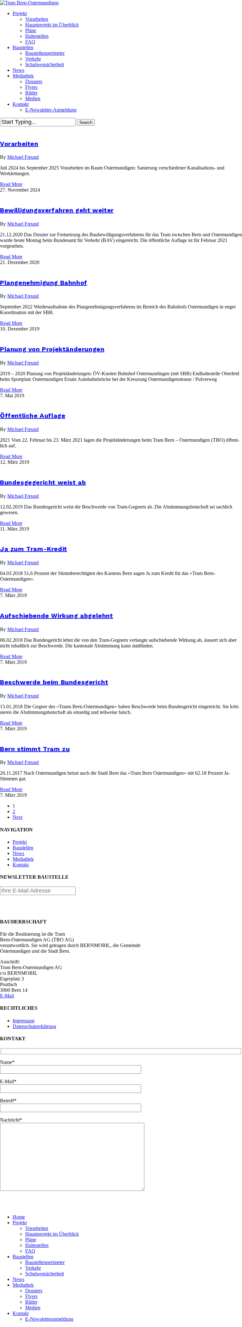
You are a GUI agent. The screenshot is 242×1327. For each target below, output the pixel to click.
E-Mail (7, 995)
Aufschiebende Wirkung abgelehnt (56, 615)
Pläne (30, 1239)
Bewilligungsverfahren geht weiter (57, 210)
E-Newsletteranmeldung (49, 1319)
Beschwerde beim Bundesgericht (54, 682)
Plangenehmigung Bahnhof (43, 282)
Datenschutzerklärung (34, 1026)
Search (85, 122)
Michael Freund (23, 157)
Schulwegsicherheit (44, 1273)
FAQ (30, 1251)
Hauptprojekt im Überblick (52, 1234)
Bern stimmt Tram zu (35, 749)
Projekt (20, 842)
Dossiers (33, 1290)
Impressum (23, 1020)
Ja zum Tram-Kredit (33, 549)
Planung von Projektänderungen (52, 349)
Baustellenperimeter (45, 1262)
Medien (32, 1307)
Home (19, 1217)
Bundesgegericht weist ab (43, 482)
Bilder (31, 1302)
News (18, 853)
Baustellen (23, 847)
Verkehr (33, 1268)
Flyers (31, 1296)
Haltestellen (37, 1245)
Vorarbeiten (19, 143)
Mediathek (23, 859)
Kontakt (21, 864)
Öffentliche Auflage (32, 415)
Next (17, 817)
